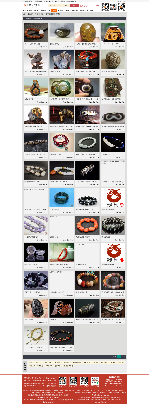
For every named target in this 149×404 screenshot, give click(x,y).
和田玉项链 (87, 363)
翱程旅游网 (32, 366)
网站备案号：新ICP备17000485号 (48, 397)
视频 (91, 10)
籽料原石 (67, 10)
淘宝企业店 (74, 10)
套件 (48, 10)
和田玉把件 (112, 363)
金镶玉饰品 (48, 363)
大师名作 (54, 10)
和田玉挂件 (40, 366)
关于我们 (79, 390)
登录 (124, 1)
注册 (119, 1)
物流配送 (100, 390)
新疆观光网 (121, 363)
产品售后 (107, 390)
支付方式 (93, 390)
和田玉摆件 (104, 363)
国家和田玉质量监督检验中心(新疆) (58, 395)
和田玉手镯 (49, 366)
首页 (24, 10)
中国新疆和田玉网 (68, 366)
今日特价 (36, 10)
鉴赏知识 (61, 10)
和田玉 (28, 18)
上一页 (114, 356)
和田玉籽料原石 (57, 363)
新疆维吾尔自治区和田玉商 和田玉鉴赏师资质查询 (40, 386)
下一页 (123, 356)
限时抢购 (43, 10)
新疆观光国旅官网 (76, 363)
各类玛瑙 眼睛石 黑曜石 (53, 14)
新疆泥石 (31, 363)
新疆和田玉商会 (84, 10)
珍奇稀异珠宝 (39, 14)
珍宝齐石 (37, 18)
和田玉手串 (95, 363)
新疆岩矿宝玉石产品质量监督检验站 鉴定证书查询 (40, 381)
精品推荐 (30, 10)
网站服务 (114, 390)
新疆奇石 (66, 363)
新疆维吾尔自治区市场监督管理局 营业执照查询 (40, 383)
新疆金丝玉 (39, 363)
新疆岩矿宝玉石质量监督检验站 (37, 395)
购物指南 (86, 390)
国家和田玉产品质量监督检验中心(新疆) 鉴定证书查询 (39, 378)
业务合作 (121, 390)
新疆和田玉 (57, 366)
